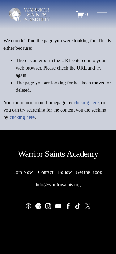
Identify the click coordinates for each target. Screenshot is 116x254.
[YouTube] (58, 206)
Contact (45, 172)
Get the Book (89, 172)
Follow (65, 172)
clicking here (86, 102)
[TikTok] (78, 206)
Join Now (23, 172)
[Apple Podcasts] (28, 206)
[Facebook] (68, 206)
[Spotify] (38, 206)
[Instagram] (48, 206)
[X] (88, 206)
